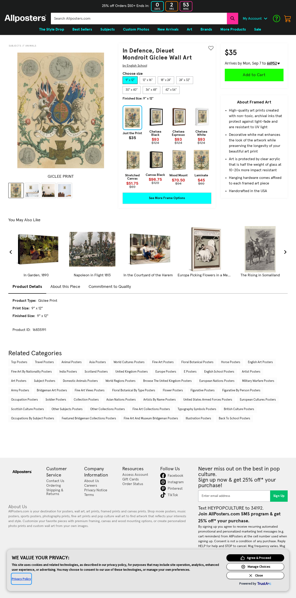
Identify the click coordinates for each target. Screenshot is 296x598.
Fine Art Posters (163, 362)
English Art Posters (260, 362)
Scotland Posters (96, 371)
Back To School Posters (234, 418)
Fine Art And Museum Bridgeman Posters (151, 418)
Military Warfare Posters (258, 381)
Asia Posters (97, 362)
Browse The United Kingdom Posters (167, 381)
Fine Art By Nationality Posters (31, 371)
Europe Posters (165, 371)
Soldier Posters (56, 399)
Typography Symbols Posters (197, 409)
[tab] (130, 80)
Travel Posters (44, 362)
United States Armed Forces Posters (207, 399)
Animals (30, 46)
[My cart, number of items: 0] (287, 18)
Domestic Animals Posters (80, 381)
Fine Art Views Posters (90, 390)
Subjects (15, 46)
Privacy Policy (21, 579)
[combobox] (139, 18)
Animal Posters (72, 362)
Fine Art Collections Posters (151, 409)
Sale (257, 29)
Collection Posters (86, 399)
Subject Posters (44, 381)
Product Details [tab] (27, 287)
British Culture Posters (239, 409)
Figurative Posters (203, 390)
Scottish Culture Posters (27, 409)
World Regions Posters (120, 381)
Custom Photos (136, 29)
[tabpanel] (167, 147)
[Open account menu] (265, 18)
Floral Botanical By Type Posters (133, 390)
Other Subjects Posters (67, 409)
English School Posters (219, 371)
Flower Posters (173, 390)
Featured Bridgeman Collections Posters (89, 418)
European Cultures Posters (258, 399)
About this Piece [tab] (65, 287)
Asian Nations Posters (121, 399)
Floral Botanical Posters (197, 362)
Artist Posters (251, 371)
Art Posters (18, 381)
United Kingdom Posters (131, 371)
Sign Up (279, 496)
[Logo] (25, 18)
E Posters (190, 371)
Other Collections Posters (107, 409)
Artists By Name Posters (159, 399)
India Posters (68, 371)
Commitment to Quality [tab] (110, 287)
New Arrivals (168, 29)
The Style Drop (51, 29)
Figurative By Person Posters (241, 390)
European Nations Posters (216, 381)
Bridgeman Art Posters (52, 390)
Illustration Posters (198, 418)
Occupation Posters (24, 399)
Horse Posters (230, 362)
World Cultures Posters (129, 362)
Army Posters (20, 390)
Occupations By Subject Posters (32, 418)
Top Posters (19, 362)
